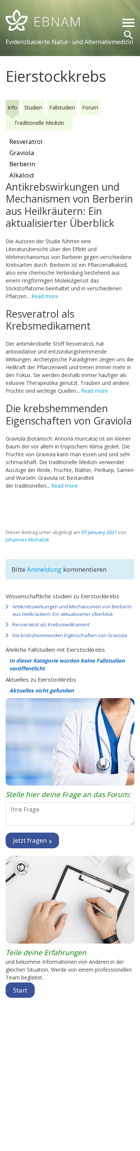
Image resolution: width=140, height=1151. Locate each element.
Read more (44, 296)
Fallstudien (62, 107)
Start (20, 990)
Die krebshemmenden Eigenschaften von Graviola (69, 635)
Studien (33, 107)
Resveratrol (26, 141)
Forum (90, 107)
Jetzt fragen (30, 840)
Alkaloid (21, 175)
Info (12, 107)
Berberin (22, 164)
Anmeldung (45, 569)
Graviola (21, 152)
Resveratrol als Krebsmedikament (51, 624)
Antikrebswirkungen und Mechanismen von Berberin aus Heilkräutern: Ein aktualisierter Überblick (72, 610)
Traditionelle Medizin (39, 122)
